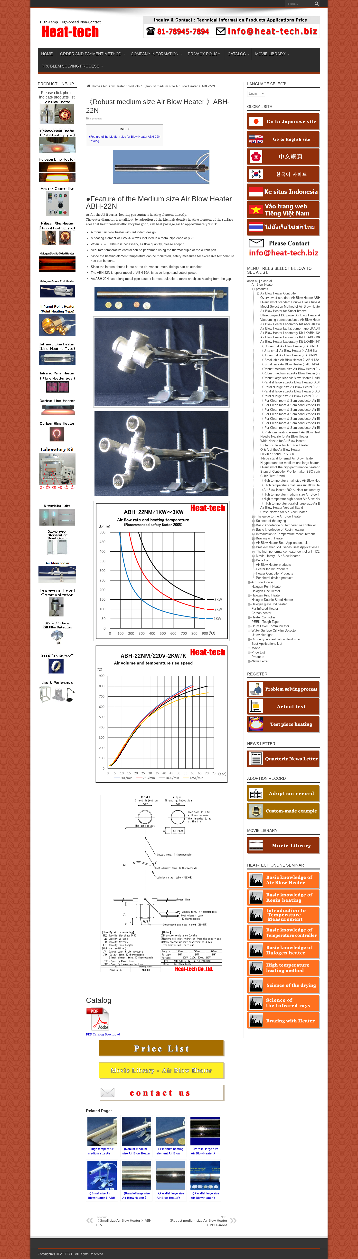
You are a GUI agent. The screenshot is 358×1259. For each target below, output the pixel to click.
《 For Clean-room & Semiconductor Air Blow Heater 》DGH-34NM (307, 409)
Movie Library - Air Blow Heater (278, 556)
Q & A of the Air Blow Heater (280, 450)
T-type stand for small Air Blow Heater (287, 458)
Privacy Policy (204, 54)
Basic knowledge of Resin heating (280, 530)
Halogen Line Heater (266, 591)
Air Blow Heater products (273, 565)
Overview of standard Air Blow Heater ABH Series (295, 298)
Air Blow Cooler (262, 582)
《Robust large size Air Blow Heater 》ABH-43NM (295, 378)
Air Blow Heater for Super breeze (283, 311)
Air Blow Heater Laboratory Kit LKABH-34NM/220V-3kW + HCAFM (307, 341)
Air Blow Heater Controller (278, 293)
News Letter (260, 661)
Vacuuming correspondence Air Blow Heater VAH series (299, 320)
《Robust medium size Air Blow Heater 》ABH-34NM (197, 1221)
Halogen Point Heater (267, 587)
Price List (262, 560)
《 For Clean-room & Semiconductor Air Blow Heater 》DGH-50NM (307, 418)
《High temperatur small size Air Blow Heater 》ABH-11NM (302, 480)
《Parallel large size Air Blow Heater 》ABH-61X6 (295, 391)
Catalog (94, 141)
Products (258, 657)
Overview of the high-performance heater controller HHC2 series (305, 467)
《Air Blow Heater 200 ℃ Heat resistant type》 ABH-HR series (304, 490)
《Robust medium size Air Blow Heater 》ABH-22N (296, 369)
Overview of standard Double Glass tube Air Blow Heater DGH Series (309, 302)
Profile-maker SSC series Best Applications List (289, 547)
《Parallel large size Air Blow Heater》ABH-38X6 (294, 382)
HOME (47, 54)
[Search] (316, 3)
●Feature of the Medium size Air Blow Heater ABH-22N (124, 136)
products (134, 86)
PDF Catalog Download (103, 1034)
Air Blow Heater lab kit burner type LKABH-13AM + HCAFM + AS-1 (307, 328)
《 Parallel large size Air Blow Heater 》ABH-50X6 (295, 387)
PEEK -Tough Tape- (266, 622)
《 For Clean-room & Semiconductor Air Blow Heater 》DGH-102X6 (307, 423)
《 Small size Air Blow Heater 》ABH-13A (289, 360)
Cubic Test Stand (272, 476)
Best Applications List (267, 644)
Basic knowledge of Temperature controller (286, 525)
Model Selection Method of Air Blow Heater (290, 306)
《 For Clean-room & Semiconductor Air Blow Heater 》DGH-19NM (307, 405)
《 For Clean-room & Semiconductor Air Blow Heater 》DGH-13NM (307, 400)
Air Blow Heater (114, 86)
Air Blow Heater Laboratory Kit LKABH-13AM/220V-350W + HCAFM (308, 333)
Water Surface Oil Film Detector (274, 631)
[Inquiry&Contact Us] (231, 37)
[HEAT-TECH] (71, 36)
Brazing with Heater (269, 538)
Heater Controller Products (274, 574)
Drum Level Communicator (270, 626)
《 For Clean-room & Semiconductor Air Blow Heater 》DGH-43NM (307, 414)
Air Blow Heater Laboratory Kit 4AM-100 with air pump (298, 324)
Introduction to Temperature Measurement (285, 534)
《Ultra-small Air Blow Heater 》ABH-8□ (288, 355)
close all (267, 281)
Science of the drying (271, 521)
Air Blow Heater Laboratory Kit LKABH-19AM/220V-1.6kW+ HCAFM (308, 337)
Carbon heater (261, 613)
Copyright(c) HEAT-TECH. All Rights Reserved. (71, 1254)
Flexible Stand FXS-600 (277, 454)
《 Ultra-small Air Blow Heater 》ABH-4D (289, 346)
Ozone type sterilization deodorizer (276, 639)
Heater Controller (263, 617)
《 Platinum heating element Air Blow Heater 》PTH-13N (300, 432)
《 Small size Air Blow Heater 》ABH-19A (124, 1221)
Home (95, 86)
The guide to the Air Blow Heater (278, 516)
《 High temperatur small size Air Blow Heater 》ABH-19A (301, 485)
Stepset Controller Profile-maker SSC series (291, 472)
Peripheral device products (274, 578)
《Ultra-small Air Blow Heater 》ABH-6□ (288, 350)
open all (252, 281)
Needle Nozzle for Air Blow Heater (284, 437)
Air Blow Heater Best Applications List (283, 543)
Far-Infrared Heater (265, 609)
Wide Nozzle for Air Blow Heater (282, 441)
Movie (256, 648)
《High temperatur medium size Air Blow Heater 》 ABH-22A (303, 494)
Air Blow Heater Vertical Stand (281, 508)
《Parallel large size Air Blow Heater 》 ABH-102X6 (296, 396)
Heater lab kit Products (272, 569)
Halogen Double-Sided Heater (272, 600)
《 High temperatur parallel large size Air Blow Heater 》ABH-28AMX (308, 503)
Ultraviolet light (262, 635)
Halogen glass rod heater (269, 604)
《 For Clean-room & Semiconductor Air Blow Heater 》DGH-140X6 (307, 427)
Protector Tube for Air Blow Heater (284, 445)
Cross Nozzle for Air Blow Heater (283, 512)
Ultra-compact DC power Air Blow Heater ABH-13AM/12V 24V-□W (306, 315)
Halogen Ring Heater (266, 595)
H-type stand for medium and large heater (289, 463)
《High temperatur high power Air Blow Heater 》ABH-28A (301, 499)
